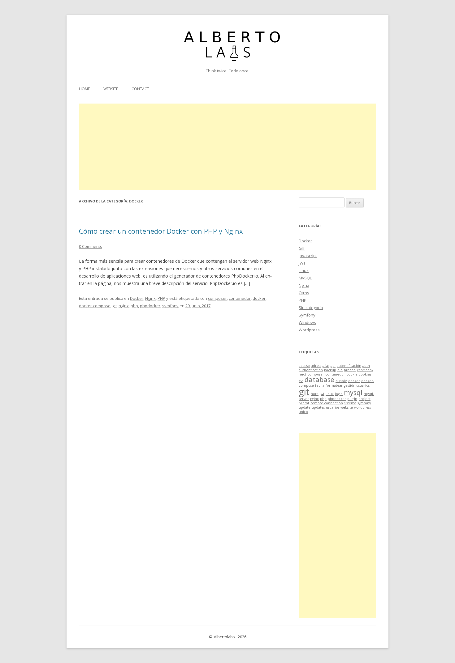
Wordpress (309, 330)
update (304, 407)
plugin (352, 399)
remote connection (326, 403)
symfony (170, 305)
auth (366, 365)
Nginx (150, 298)
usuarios (332, 407)
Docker (136, 298)
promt (304, 403)
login (339, 394)
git (114, 305)
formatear (334, 385)
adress (316, 365)
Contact (140, 88)
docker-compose (94, 305)
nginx (124, 305)
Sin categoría (311, 307)
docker (259, 298)
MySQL (305, 278)
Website (110, 88)
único (303, 412)
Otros (304, 292)
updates (318, 407)
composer (217, 298)
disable (341, 381)
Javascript (308, 255)
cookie (352, 374)
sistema (350, 403)
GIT (302, 248)
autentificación (349, 365)
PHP (161, 298)
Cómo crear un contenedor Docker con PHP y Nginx (161, 231)
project (364, 399)
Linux (304, 270)
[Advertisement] (227, 147)
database (319, 379)
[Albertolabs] (227, 65)
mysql (353, 392)
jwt (322, 394)
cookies (365, 374)
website (346, 407)
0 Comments (90, 246)
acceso (304, 365)
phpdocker (150, 305)
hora (314, 394)
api (333, 365)
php (134, 305)
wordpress (362, 407)
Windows (307, 322)
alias (326, 365)
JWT (302, 263)
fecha (319, 385)
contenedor (240, 298)
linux (330, 394)
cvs (301, 381)
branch (350, 370)
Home (84, 88)
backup (330, 370)
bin (340, 370)
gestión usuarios (357, 385)
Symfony (307, 315)
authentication (311, 370)
